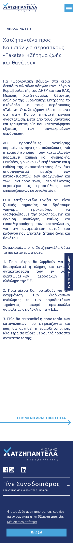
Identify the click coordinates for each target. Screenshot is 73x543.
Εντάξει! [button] (36, 532)
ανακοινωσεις (19, 28)
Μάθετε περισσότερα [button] (22, 522)
